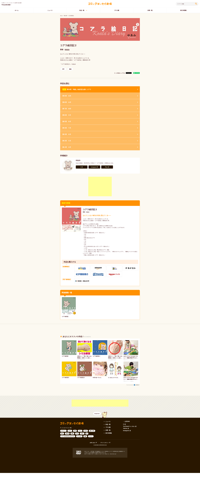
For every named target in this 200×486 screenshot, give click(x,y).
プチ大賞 (116, 10)
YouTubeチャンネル (129, 426)
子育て (82, 433)
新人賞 (67, 433)
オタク (70, 430)
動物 (70, 69)
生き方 (85, 430)
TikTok (125, 428)
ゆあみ (67, 49)
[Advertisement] (100, 186)
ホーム (17, 10)
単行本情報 (183, 10)
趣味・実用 (92, 430)
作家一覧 (150, 10)
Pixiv (106, 167)
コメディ (90, 436)
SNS (77, 433)
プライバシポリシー (104, 442)
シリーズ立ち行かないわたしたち (67, 436)
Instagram (93, 167)
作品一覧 (81, 10)
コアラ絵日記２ (71, 15)
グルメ (80, 430)
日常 (63, 69)
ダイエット (63, 430)
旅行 (62, 433)
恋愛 (85, 436)
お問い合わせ (92, 442)
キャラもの (79, 436)
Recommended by (130, 384)
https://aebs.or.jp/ (113, 453)
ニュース (50, 10)
